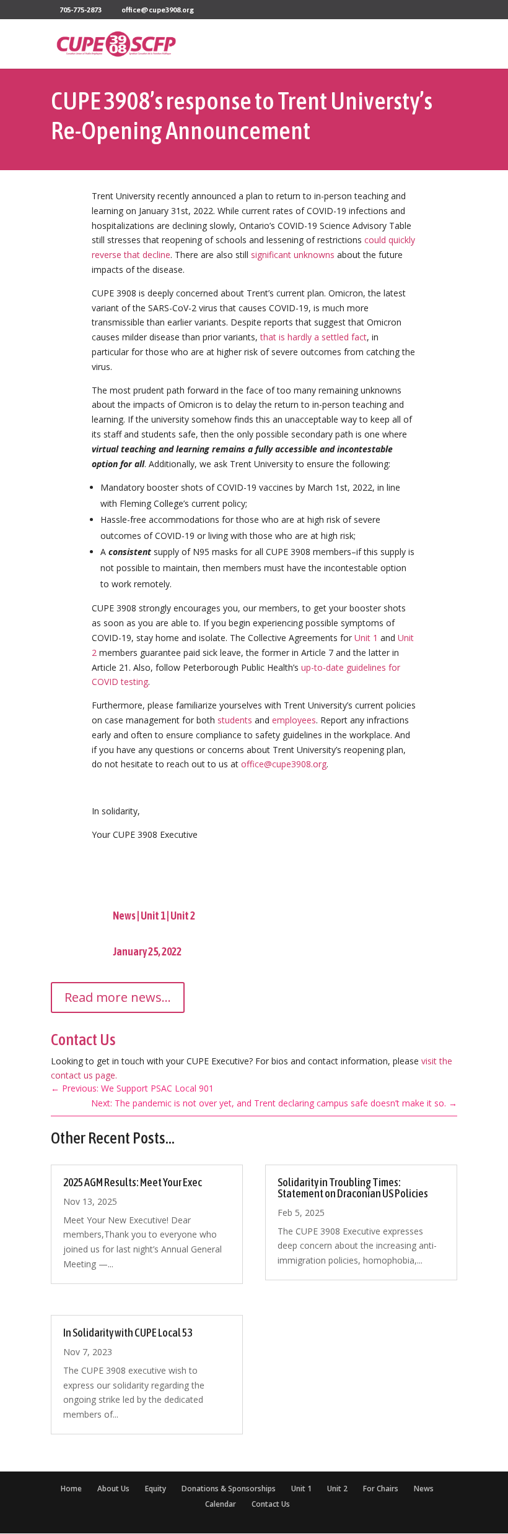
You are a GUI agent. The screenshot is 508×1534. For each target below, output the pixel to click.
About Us (113, 1488)
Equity (155, 1488)
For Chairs (380, 1488)
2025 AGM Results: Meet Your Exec (132, 1182)
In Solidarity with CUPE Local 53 (127, 1332)
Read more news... (117, 997)
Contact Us (271, 1504)
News (124, 915)
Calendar (220, 1504)
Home (71, 1488)
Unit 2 (182, 915)
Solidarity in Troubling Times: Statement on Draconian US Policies (353, 1188)
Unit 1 (153, 915)
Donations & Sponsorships (229, 1488)
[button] (447, 51)
